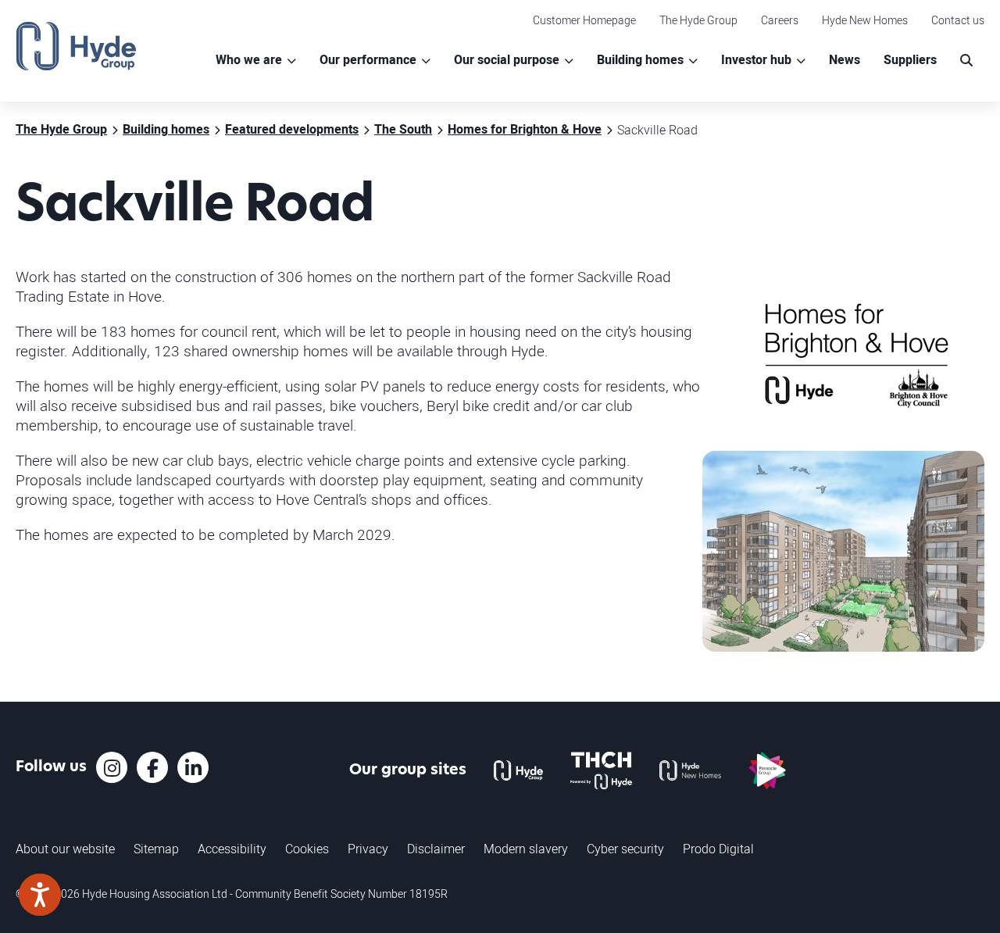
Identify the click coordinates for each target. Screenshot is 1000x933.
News (844, 60)
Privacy (368, 848)
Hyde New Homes (865, 20)
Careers (779, 20)
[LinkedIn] (193, 767)
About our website (65, 848)
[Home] (76, 46)
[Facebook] (152, 767)
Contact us (957, 20)
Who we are (249, 60)
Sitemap (156, 848)
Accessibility (232, 848)
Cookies (307, 848)
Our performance (368, 60)
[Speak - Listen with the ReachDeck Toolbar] (40, 895)
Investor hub (756, 60)
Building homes (640, 60)
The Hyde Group (698, 20)
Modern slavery (526, 848)
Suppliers (910, 60)
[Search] (966, 60)
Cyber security (625, 848)
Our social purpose (506, 60)
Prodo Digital (718, 848)
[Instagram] (111, 767)
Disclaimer (436, 848)
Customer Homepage (584, 20)
